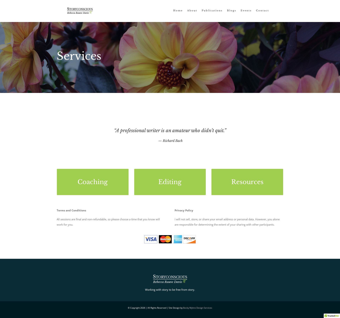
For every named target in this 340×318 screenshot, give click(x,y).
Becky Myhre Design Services (197, 307)
